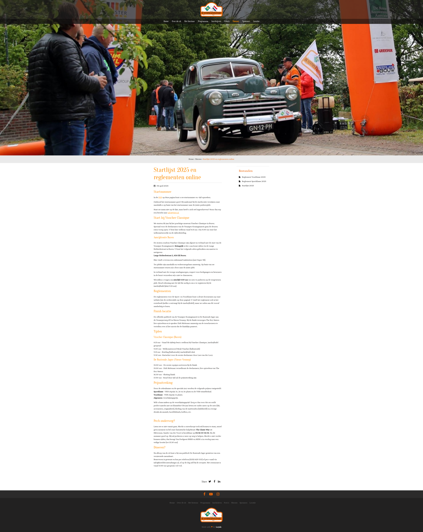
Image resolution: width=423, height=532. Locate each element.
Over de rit (176, 21)
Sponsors (246, 21)
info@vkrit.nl (173, 213)
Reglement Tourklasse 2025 (253, 177)
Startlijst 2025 (247, 186)
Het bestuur (189, 21)
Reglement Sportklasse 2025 (253, 181)
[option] (211, 77)
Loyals (218, 527)
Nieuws (236, 21)
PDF (160, 197)
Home (166, 21)
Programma (203, 21)
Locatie (256, 21)
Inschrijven (216, 21)
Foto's (226, 21)
